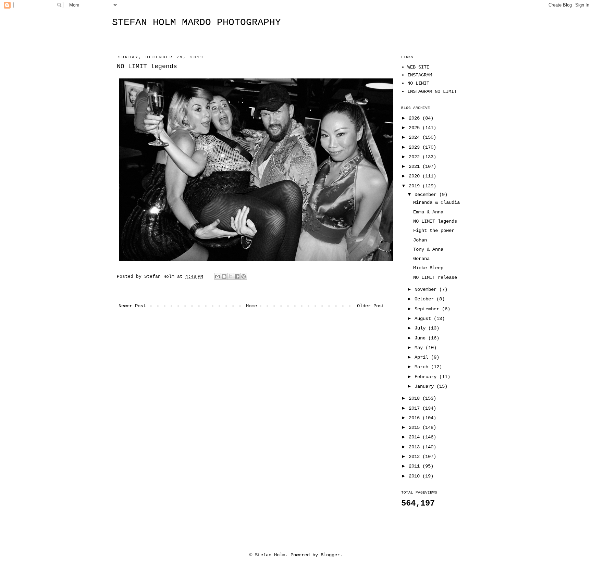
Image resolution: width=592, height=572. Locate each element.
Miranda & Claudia (436, 202)
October (425, 299)
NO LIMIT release (435, 277)
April (423, 357)
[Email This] (217, 276)
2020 (415, 176)
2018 (415, 398)
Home (251, 306)
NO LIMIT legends (435, 221)
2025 (415, 127)
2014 (415, 437)
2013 (415, 447)
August (424, 318)
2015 (415, 427)
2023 (415, 147)
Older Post (370, 306)
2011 (415, 466)
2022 (415, 157)
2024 (415, 137)
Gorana (421, 258)
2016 (415, 418)
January (425, 386)
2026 (415, 118)
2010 (415, 476)
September (428, 309)
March (423, 367)
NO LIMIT (418, 83)
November (427, 289)
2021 (415, 166)
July (421, 328)
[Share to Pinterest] (243, 276)
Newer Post (132, 306)
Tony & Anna (428, 249)
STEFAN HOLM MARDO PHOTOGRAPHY (196, 22)
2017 (415, 408)
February (427, 377)
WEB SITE (418, 67)
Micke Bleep (428, 268)
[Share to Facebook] (237, 276)
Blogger (330, 555)
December (427, 194)
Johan (420, 240)
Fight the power (433, 230)
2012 (415, 456)
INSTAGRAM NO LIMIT (432, 91)
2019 (415, 186)
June (421, 338)
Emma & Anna (428, 212)
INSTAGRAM (419, 75)
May (420, 347)
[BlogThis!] (224, 276)
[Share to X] (230, 276)
